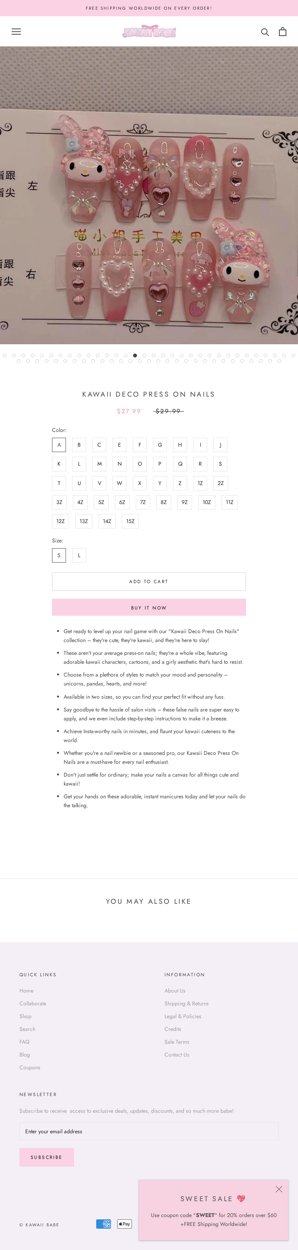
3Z (59, 502)
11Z (230, 502)
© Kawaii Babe (39, 1225)
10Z (207, 502)
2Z (221, 483)
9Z (185, 502)
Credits (173, 1029)
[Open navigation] (16, 31)
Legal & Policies (183, 1016)
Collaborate (32, 1003)
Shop (25, 1016)
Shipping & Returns (187, 1003)
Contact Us (177, 1054)
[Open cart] (282, 31)
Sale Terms (177, 1042)
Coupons (29, 1067)
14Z (107, 521)
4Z (80, 502)
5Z (101, 502)
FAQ (24, 1042)
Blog (24, 1054)
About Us (175, 990)
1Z (200, 483)
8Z (164, 502)
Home (26, 990)
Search (27, 1029)
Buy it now (149, 607)
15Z (130, 521)
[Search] (265, 32)
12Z (60, 521)
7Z (143, 502)
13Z (84, 521)
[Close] (278, 1189)
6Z (122, 502)
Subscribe (47, 1157)
